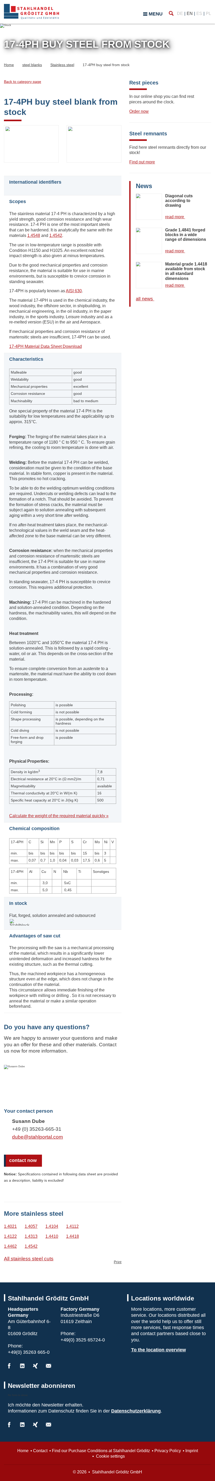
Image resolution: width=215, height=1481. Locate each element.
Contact (40, 1450)
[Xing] (35, 1366)
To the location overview (158, 1349)
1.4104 (51, 1226)
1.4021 (10, 1226)
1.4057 (31, 1226)
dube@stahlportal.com (37, 1137)
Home (23, 1450)
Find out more (142, 162)
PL (208, 13)
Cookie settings (110, 1456)
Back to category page (22, 81)
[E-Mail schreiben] (48, 1366)
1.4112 (72, 1226)
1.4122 (10, 1236)
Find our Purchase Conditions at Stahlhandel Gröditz (101, 1450)
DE (180, 13)
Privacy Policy (167, 1450)
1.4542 (55, 235)
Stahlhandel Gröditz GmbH (116, 1472)
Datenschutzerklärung (136, 1411)
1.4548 (33, 235)
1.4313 (31, 1236)
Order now (139, 111)
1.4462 (10, 1246)
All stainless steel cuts (28, 1258)
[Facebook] (9, 1366)
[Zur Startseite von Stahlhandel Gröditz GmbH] (31, 11)
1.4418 (72, 1236)
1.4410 (51, 1236)
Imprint (191, 1450)
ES (199, 13)
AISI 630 (74, 291)
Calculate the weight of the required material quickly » (59, 816)
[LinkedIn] (22, 1366)
